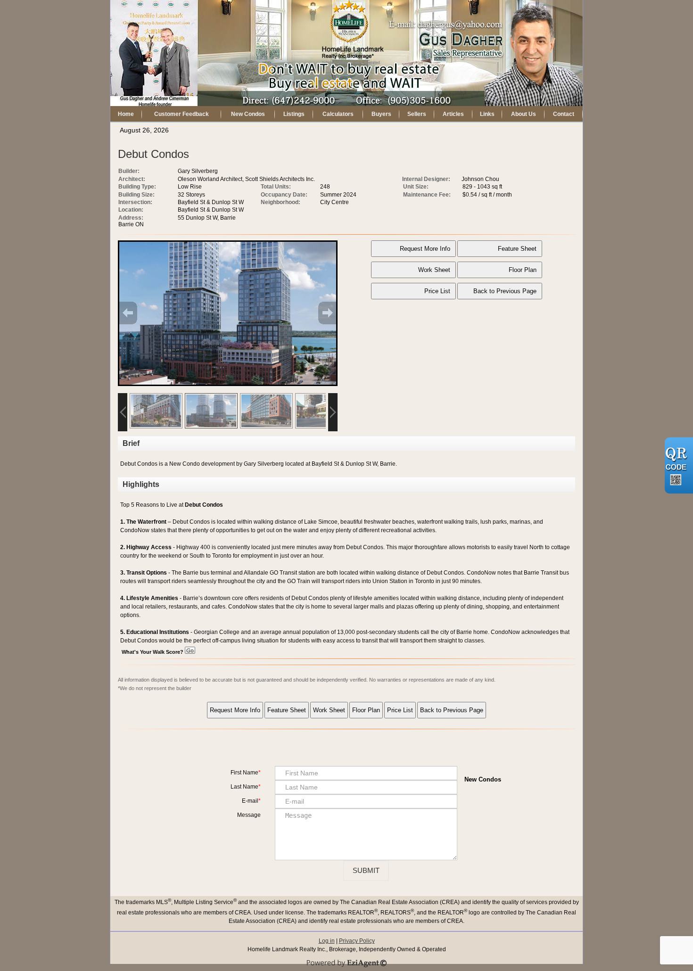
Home (126, 114)
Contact (563, 114)
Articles (453, 114)
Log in (327, 941)
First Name (244, 772)
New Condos (248, 114)
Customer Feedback (181, 114)
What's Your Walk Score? (153, 652)
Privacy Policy (357, 941)
